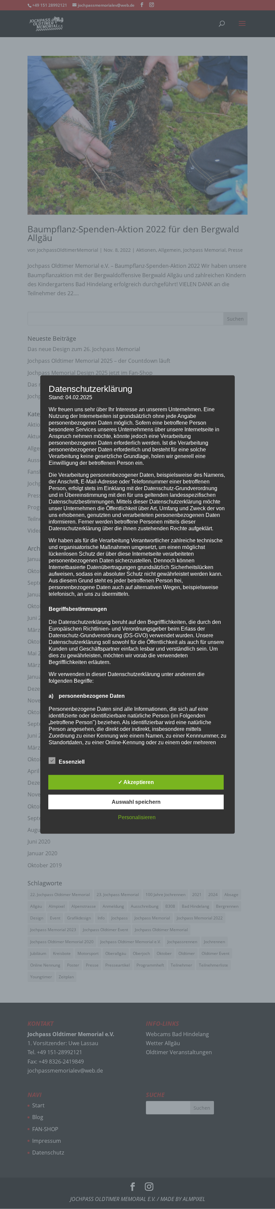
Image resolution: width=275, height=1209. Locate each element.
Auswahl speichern (136, 801)
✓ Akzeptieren (136, 782)
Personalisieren (137, 817)
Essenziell (72, 761)
